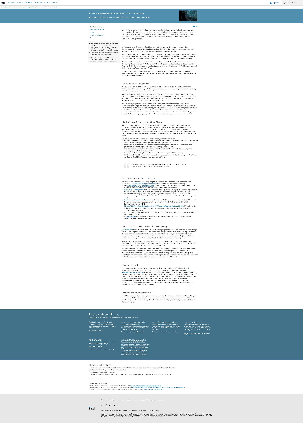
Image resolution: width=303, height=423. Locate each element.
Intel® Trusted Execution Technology (137, 200)
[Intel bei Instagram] (117, 405)
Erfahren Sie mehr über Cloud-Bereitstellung (165, 332)
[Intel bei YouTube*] (113, 405)
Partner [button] (47, 2)
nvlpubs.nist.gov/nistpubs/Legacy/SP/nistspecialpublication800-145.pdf (145, 385)
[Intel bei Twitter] (105, 405)
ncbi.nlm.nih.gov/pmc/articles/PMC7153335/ (152, 389)
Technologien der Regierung (101, 322)
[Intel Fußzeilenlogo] (92, 408)
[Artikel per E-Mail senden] (197, 26)
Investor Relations (126, 400)
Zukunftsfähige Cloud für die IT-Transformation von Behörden (133, 340)
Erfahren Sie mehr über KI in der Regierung (101, 349)
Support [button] (20, 2)
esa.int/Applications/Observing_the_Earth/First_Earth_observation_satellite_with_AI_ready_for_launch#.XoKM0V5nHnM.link (158, 387)
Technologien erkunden (95, 330)
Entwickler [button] (38, 2)
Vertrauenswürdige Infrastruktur (133, 322)
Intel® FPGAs (131, 216)
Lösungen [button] (28, 2)
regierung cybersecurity (194, 322)
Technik (92, 32)
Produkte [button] (11, 2)
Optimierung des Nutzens (97, 29)
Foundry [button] (55, 2)
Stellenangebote (151, 400)
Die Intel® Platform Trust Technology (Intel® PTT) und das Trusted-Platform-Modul (153, 206)
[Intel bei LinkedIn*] (109, 405)
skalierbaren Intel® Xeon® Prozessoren (140, 186)
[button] (151, 335)
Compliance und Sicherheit (97, 35)
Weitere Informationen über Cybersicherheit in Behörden (197, 334)
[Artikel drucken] (194, 26)
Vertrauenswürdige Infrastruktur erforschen (133, 332)
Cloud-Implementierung (96, 27)
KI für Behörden (95, 339)
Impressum (160, 400)
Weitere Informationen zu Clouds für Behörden (134, 354)
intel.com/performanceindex (162, 414)
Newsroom (141, 400)
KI (90, 38)
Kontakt (134, 400)
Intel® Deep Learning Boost (133, 190)
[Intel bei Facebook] (102, 405)
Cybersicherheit (127, 230)
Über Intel (104, 400)
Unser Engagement (113, 400)
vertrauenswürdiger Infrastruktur (145, 184)
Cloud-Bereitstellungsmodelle (164, 322)
